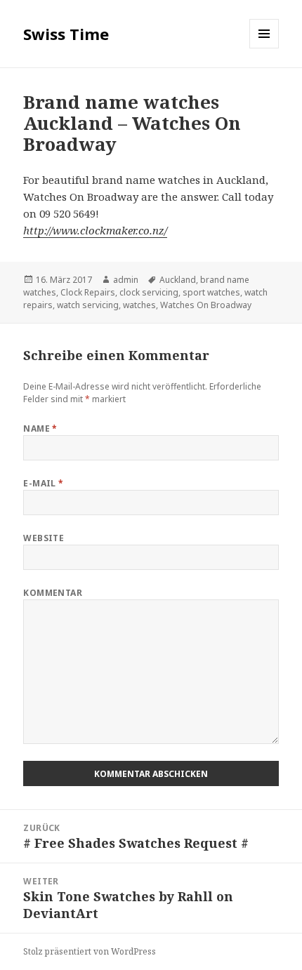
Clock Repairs (87, 292)
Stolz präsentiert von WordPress (89, 951)
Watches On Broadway (205, 305)
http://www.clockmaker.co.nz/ (95, 230)
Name (40, 428)
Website (43, 538)
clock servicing (148, 292)
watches (139, 305)
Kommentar (52, 593)
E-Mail (43, 483)
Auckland (177, 280)
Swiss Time (66, 33)
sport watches (211, 292)
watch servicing (88, 305)
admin (125, 280)
